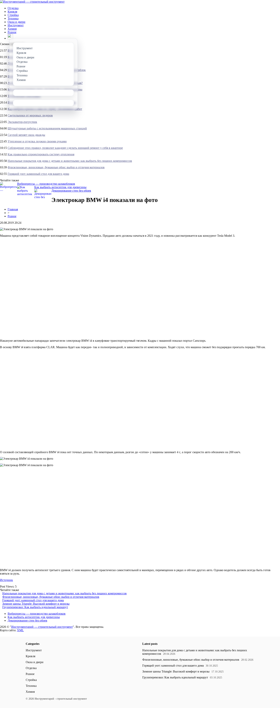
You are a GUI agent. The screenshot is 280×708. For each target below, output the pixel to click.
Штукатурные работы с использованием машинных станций (47, 128)
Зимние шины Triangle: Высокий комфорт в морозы (36, 603)
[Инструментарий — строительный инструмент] (32, 1)
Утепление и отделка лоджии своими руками (37, 141)
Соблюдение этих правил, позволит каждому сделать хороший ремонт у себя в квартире (65, 147)
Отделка (13, 8)
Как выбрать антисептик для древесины (60, 187)
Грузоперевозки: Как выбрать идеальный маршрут (35, 607)
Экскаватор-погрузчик (22, 122)
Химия (12, 28)
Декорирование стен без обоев (71, 190)
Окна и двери (16, 21)
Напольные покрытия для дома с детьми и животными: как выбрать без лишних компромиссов (70, 160)
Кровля (12, 11)
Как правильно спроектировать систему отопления (41, 154)
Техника (13, 18)
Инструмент (16, 25)
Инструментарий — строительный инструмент (42, 626)
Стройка (13, 15)
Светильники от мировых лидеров (30, 115)
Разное (12, 32)
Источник (6, 580)
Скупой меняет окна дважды (26, 134)
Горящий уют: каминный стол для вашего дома (38, 173)
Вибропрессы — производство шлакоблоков (46, 183)
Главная (13, 209)
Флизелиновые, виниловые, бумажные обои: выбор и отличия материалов (56, 167)
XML (20, 630)
